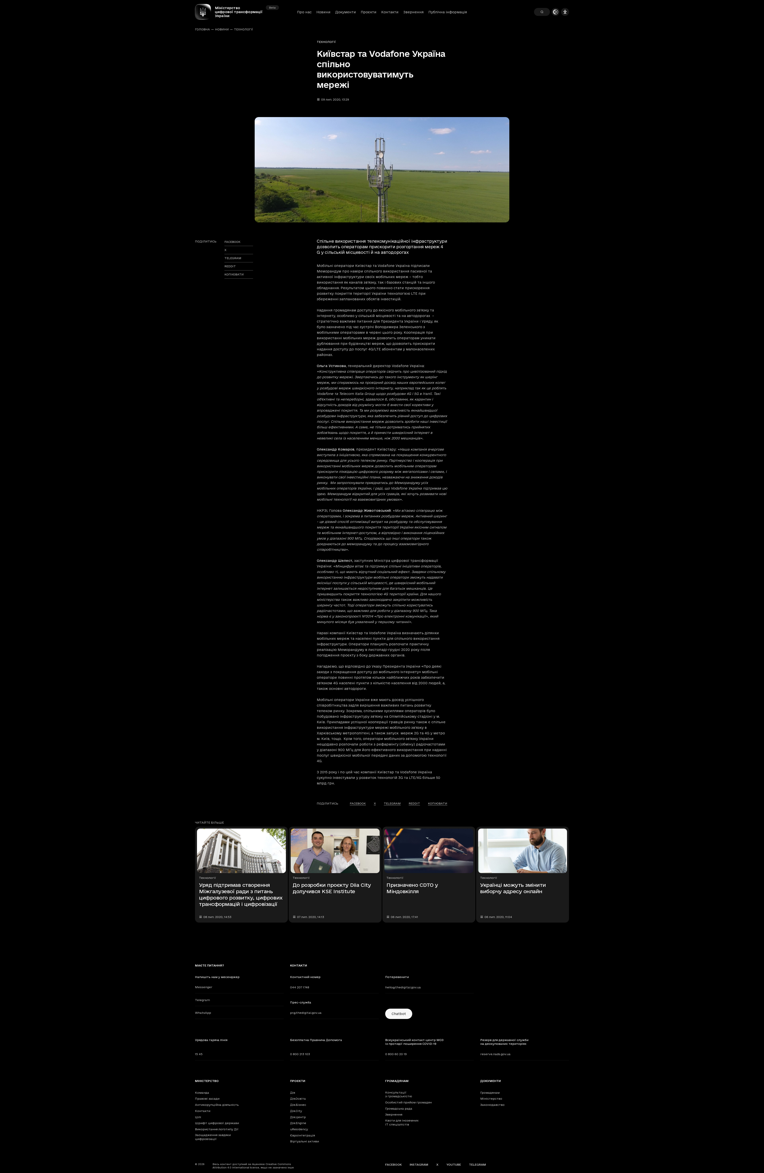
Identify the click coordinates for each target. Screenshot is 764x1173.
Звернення (413, 12)
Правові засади (207, 1098)
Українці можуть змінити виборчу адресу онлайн (513, 888)
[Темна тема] (555, 12)
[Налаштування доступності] (565, 12)
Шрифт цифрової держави (217, 1123)
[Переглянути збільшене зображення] (382, 169)
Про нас (304, 12)
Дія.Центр (298, 1117)
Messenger (203, 987)
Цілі (198, 1117)
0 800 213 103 (300, 1054)
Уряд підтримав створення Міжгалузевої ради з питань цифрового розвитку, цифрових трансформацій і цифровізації (241, 894)
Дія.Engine (298, 1123)
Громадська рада (398, 1108)
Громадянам (397, 1081)
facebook (232, 241)
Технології (243, 29)
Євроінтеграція (302, 1135)
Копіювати (234, 274)
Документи (345, 12)
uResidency (299, 1129)
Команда (202, 1092)
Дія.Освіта (298, 1098)
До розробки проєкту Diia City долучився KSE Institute (332, 888)
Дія (292, 1092)
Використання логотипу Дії (217, 1129)
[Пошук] (542, 12)
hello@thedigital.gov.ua (403, 987)
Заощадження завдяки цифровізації (213, 1137)
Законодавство (492, 1104)
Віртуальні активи (304, 1141)
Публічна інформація (447, 12)
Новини (323, 12)
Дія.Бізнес (298, 1104)
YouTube (453, 1164)
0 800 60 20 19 (396, 1054)
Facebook (393, 1164)
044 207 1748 (299, 987)
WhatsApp (203, 1012)
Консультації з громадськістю (398, 1094)
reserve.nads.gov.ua (495, 1054)
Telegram (202, 1000)
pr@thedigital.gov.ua (306, 1012)
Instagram (419, 1164)
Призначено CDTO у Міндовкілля (412, 888)
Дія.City (296, 1111)
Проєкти (368, 12)
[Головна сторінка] (205, 12)
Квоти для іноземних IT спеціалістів (402, 1122)
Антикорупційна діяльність (217, 1104)
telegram (232, 258)
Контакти (390, 12)
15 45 (199, 1054)
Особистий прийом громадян (408, 1102)
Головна (202, 29)
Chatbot (399, 1014)
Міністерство (207, 1081)
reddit (230, 266)
